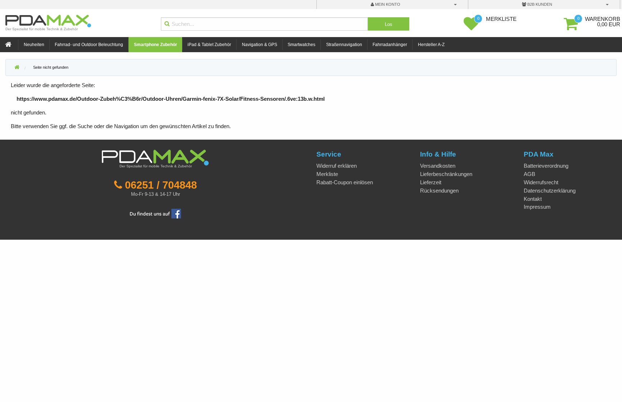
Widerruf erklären (336, 166)
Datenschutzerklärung (550, 191)
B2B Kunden (539, 4)
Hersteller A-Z (431, 44)
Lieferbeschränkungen (446, 174)
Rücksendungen (439, 191)
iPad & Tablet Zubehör (209, 44)
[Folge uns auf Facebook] (155, 213)
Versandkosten (437, 166)
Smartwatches (301, 44)
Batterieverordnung (546, 166)
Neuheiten (34, 44)
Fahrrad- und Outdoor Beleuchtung (89, 44)
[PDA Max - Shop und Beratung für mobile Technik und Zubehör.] (16, 68)
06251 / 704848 (161, 185)
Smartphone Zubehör (155, 44)
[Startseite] (9, 45)
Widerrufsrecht (541, 182)
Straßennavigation (344, 44)
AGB (529, 174)
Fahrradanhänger (390, 44)
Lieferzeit (430, 182)
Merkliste (327, 174)
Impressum (537, 207)
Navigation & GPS (259, 44)
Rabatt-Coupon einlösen (344, 182)
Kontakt (533, 199)
